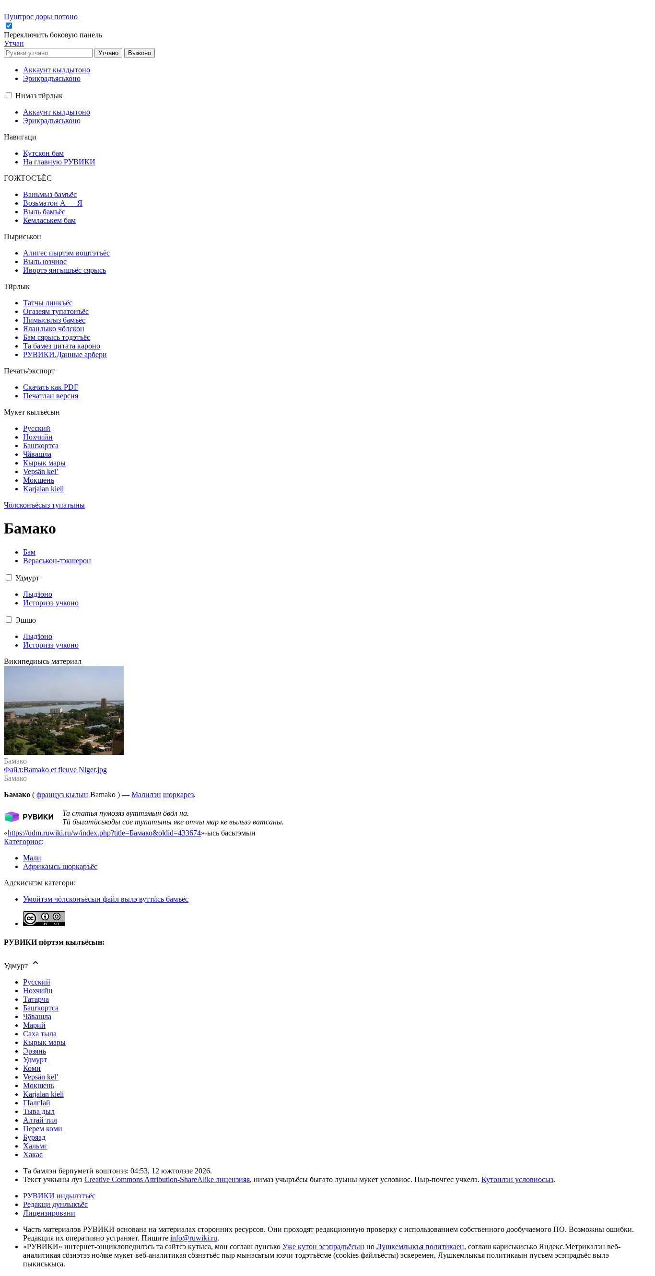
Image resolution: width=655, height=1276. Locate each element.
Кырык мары (44, 1042)
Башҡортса (40, 1008)
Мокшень (38, 1085)
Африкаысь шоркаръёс (60, 866)
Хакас (33, 1154)
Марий (34, 1025)
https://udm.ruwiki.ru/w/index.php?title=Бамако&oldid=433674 (104, 833)
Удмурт (35, 1060)
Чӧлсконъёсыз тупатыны (44, 505)
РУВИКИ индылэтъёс (59, 1196)
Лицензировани (49, 1213)
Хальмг (35, 1146)
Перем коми (42, 1129)
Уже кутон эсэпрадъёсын (323, 1246)
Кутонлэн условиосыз (517, 1179)
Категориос (23, 841)
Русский (36, 982)
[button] (54, 35)
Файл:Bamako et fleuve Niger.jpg (55, 770)
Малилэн (146, 794)
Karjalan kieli (43, 1094)
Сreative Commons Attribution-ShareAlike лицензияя (167, 1179)
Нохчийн (38, 990)
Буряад (34, 1137)
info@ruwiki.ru (193, 1238)
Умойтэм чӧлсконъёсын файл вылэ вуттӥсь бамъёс (105, 899)
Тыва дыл (39, 1111)
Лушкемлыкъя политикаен (420, 1246)
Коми (32, 1068)
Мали (32, 858)
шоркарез (178, 794)
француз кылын (62, 794)
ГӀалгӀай (36, 1103)
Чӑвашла (37, 1016)
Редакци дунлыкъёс (55, 1204)
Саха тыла (40, 1034)
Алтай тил (40, 1120)
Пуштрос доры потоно (41, 16)
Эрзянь (34, 1051)
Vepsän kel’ (40, 1077)
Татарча (36, 999)
